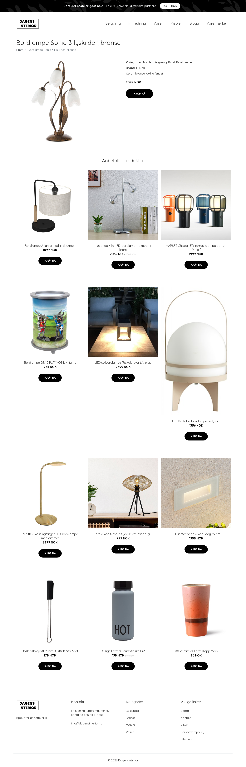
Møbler (176, 23)
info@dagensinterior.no (86, 723)
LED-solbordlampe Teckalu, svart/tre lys (123, 362)
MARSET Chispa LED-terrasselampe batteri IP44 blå (196, 248)
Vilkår (184, 725)
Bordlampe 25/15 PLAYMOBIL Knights (50, 362)
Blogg (194, 23)
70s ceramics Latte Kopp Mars (196, 651)
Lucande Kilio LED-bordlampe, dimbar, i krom (123, 248)
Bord (171, 62)
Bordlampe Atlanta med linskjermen (50, 246)
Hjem (19, 50)
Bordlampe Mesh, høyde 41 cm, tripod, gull (123, 534)
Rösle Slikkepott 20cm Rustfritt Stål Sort (50, 651)
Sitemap (186, 739)
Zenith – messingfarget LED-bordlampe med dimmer (50, 536)
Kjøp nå (139, 93)
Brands (130, 718)
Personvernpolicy (192, 732)
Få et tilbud (170, 5)
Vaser (158, 23)
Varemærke (216, 23)
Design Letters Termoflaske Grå (123, 651)
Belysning (113, 23)
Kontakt (186, 718)
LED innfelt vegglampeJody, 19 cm (196, 534)
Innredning (137, 23)
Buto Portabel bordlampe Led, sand (196, 421)
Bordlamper (184, 62)
